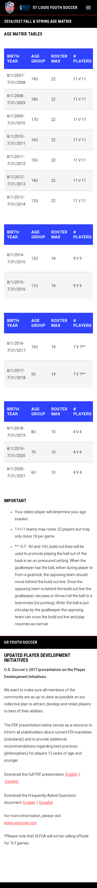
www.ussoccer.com (20, 823)
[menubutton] (88, 7)
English (71, 774)
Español (11, 781)
